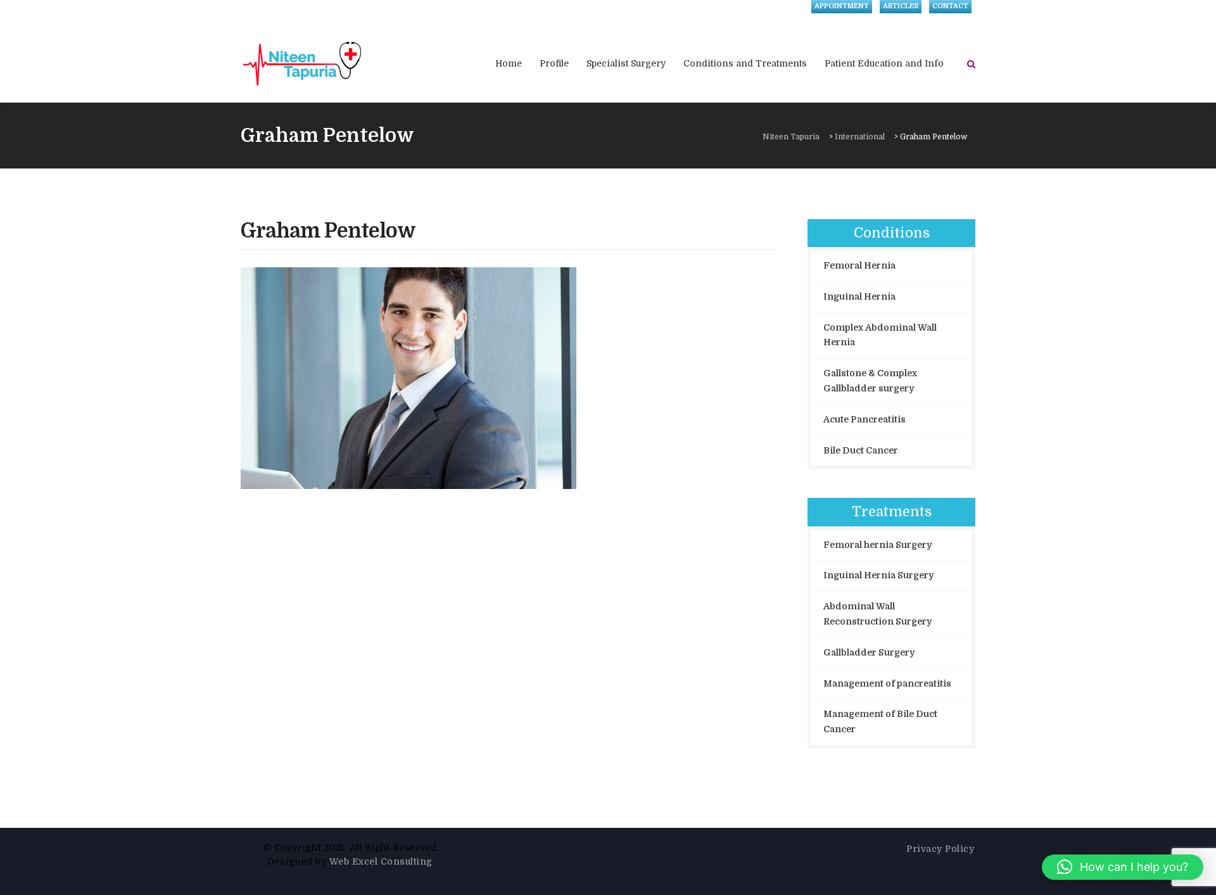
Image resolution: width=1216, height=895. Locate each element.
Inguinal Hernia (859, 296)
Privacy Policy (940, 849)
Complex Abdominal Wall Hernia (880, 335)
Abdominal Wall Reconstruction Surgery (877, 613)
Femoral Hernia (859, 265)
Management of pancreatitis (887, 683)
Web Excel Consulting (381, 861)
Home (508, 63)
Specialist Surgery (626, 63)
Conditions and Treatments (745, 63)
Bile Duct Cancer (860, 450)
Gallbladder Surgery (869, 652)
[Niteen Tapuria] (303, 63)
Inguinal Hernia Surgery (878, 575)
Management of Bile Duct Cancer (880, 721)
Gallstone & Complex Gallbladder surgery (870, 380)
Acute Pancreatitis (864, 419)
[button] (1122, 867)
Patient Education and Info (884, 63)
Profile (554, 63)
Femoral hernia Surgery (877, 545)
